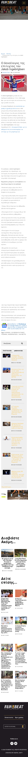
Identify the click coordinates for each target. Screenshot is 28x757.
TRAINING (4, 334)
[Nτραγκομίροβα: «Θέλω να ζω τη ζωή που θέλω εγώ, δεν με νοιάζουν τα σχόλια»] (6, 438)
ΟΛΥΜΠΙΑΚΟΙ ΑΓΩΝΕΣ (17, 332)
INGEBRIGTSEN (13, 334)
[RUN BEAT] (9, 3)
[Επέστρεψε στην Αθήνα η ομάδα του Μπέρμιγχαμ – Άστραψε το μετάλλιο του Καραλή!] (6, 455)
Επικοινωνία (9, 717)
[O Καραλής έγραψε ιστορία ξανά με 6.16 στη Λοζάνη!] (6, 356)
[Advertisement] (14, 38)
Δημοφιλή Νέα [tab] (18, 350)
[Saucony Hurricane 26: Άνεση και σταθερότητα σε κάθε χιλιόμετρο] (6, 424)
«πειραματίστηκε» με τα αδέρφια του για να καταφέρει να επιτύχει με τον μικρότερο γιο (14, 129)
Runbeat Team (6, 72)
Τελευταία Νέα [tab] (7, 350)
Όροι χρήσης (19, 717)
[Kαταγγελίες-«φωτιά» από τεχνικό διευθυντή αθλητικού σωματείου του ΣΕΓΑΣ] (6, 370)
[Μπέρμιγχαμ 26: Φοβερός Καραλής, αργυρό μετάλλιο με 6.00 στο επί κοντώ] (6, 472)
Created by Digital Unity (14, 753)
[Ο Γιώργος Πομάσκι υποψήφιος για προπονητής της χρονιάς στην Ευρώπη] (6, 407)
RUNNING (7, 332)
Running (9, 53)
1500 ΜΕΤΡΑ (22, 334)
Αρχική (3, 53)
